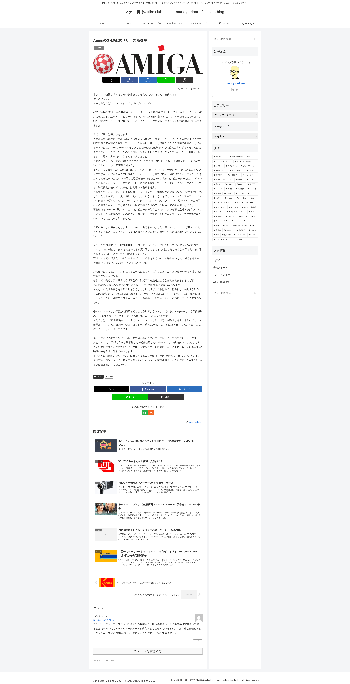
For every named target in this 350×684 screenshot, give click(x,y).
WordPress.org (221, 282)
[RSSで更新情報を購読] (151, 412)
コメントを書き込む (148, 651)
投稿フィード (220, 267)
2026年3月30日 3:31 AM (103, 620)
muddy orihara (235, 83)
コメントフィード (222, 274)
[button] (184, 80)
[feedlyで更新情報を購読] (145, 412)
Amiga (110, 377)
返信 (199, 641)
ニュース (99, 377)
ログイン (218, 260)
